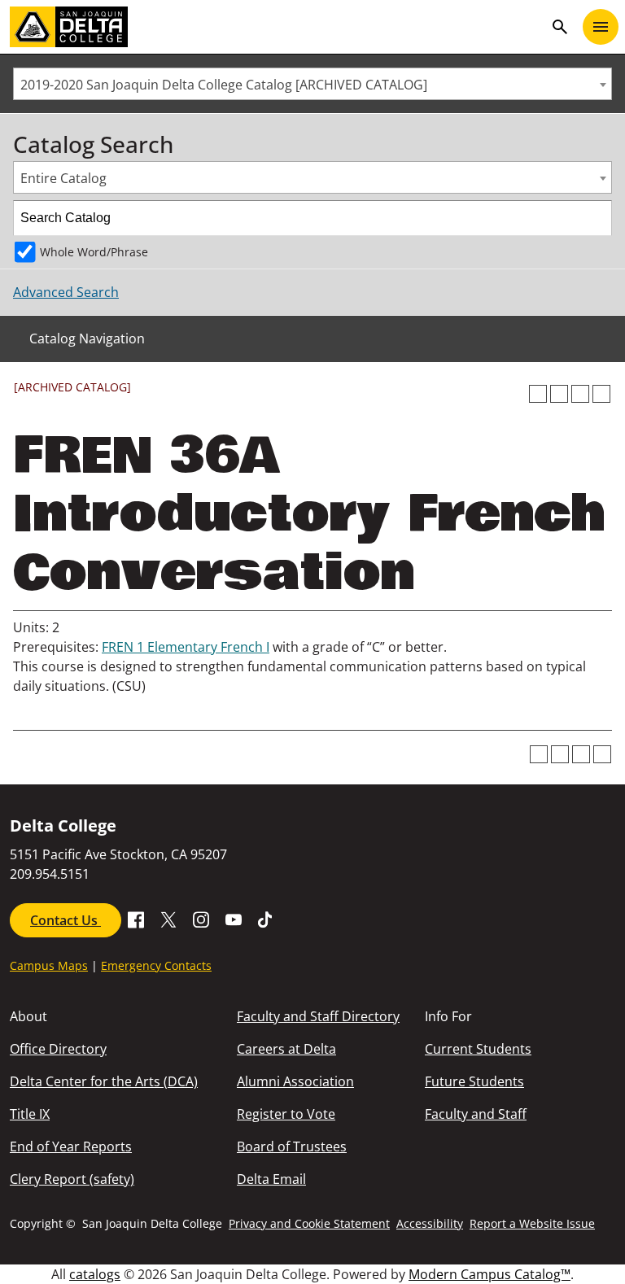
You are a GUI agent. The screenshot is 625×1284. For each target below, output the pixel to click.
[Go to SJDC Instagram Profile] (201, 919)
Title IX (30, 1114)
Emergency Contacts (156, 965)
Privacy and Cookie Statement (309, 1223)
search (560, 27)
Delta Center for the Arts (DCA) (104, 1081)
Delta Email (271, 1179)
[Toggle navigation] (600, 27)
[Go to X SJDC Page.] (168, 919)
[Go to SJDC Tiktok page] (266, 919)
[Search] (595, 218)
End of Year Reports (71, 1146)
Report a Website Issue (532, 1223)
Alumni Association (295, 1081)
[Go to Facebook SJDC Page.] (136, 919)
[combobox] (312, 84)
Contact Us (65, 920)
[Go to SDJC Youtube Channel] (233, 919)
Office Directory (58, 1049)
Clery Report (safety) (72, 1179)
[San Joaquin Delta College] (276, 27)
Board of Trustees (292, 1146)
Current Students (478, 1049)
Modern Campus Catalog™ (489, 1274)
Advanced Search (66, 292)
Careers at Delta (286, 1049)
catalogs (94, 1274)
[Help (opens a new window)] (601, 394)
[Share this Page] (559, 394)
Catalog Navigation (87, 338)
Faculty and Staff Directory (318, 1016)
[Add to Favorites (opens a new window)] (538, 394)
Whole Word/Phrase (94, 252)
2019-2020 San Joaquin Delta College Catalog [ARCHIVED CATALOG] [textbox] (223, 85)
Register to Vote (286, 1114)
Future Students (474, 1081)
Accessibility (429, 1223)
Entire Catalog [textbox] (63, 178)
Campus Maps (49, 965)
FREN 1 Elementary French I (185, 647)
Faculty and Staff (476, 1114)
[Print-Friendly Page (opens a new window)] (580, 394)
